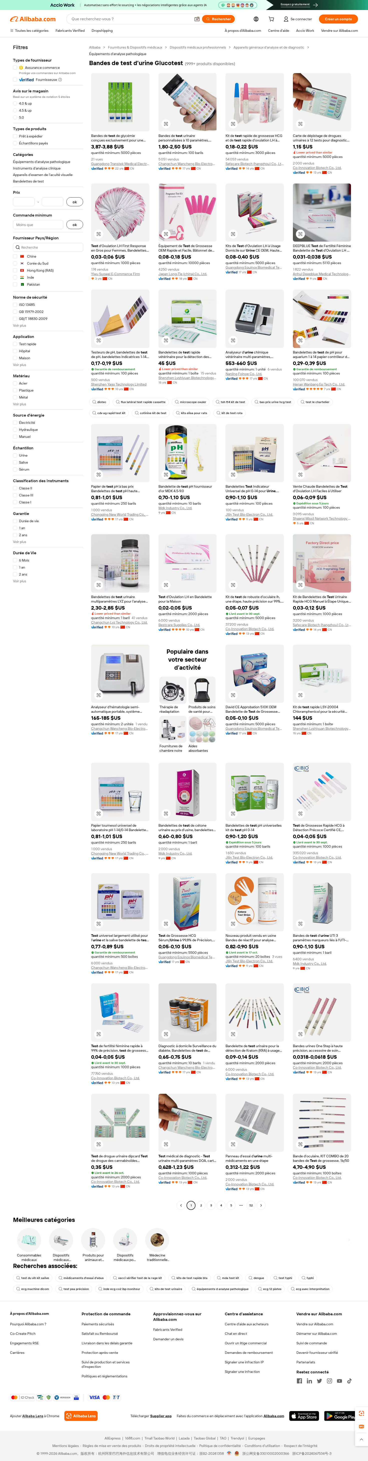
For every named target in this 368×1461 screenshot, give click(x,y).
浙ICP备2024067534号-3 (311, 1453)
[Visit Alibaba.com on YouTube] (339, 1381)
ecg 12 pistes (272, 1289)
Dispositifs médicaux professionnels (198, 47)
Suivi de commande (311, 1343)
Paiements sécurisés (98, 1324)
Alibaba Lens (32, 1416)
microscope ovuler (193, 402)
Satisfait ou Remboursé (100, 1334)
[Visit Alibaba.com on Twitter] (319, 1381)
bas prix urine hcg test (275, 402)
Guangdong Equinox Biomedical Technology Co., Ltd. (255, 267)
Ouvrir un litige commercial (246, 1343)
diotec (101, 402)
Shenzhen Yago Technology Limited (118, 384)
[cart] (272, 20)
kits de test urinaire (168, 1289)
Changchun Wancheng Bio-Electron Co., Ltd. (187, 164)
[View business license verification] (229, 1453)
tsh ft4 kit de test (233, 402)
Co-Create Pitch (23, 1334)
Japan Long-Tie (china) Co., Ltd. (182, 274)
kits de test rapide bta (192, 1278)
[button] (197, 19)
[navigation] (48, 627)
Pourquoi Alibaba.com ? (28, 1324)
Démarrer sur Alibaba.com (316, 1334)
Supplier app (161, 1416)
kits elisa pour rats (194, 413)
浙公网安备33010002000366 (265, 1453)
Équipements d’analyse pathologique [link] (117, 54)
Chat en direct (236, 1334)
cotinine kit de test (153, 413)
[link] (361, 1413)
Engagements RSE (24, 1343)
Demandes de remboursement (249, 1353)
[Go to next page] (261, 1205)
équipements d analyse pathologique (223, 1289)
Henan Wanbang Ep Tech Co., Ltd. (319, 384)
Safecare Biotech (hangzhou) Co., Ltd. (255, 164)
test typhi (285, 1278)
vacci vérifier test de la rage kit (140, 1278)
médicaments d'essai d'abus (84, 1278)
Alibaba (94, 47)
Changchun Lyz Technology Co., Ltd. (119, 622)
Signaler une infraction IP (244, 1362)
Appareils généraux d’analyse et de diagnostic (269, 47)
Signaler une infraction (242, 1372)
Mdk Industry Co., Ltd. (175, 508)
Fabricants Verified (167, 1330)
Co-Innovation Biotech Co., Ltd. (317, 168)
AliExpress (113, 1438)
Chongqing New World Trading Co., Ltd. (120, 514)
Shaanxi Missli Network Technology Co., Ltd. (322, 518)
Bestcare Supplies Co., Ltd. (179, 625)
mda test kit (230, 1278)
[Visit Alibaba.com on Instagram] (329, 1381)
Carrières (17, 1353)
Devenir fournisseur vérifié (317, 1353)
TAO (223, 1438)
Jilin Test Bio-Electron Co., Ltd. (249, 514)
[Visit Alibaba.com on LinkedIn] (309, 1381)
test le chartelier (317, 402)
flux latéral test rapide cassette (143, 402)
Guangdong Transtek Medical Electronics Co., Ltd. (120, 164)
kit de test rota (232, 413)
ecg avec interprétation (312, 1289)
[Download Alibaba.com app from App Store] (304, 1416)
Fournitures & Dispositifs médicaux (135, 47)
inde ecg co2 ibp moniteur (121, 1289)
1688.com (132, 1438)
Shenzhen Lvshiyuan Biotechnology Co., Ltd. (187, 378)
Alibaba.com (274, 1416)
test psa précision (76, 1289)
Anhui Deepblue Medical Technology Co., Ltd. (322, 274)
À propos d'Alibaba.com (29, 1314)
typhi (310, 1278)
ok (75, 202)
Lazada (184, 1438)
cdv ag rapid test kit (111, 413)
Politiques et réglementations (104, 1376)
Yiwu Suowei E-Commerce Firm (115, 274)
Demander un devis (168, 1339)
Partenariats (305, 1362)
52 (251, 1205)
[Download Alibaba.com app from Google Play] (341, 1416)
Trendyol (237, 1438)
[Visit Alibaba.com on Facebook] (299, 1381)
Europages (256, 1438)
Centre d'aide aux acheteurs (247, 1324)
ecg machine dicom (35, 1289)
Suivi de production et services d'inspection (106, 1364)
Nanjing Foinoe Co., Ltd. (244, 374)
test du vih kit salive (35, 1278)
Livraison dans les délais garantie (107, 1343)
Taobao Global (205, 1438)
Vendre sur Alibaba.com (314, 1324)
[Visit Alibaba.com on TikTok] (349, 1381)
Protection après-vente (100, 1353)
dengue (259, 1278)
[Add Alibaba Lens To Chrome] (81, 1416)
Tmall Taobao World (159, 1438)
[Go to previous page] (181, 1205)
